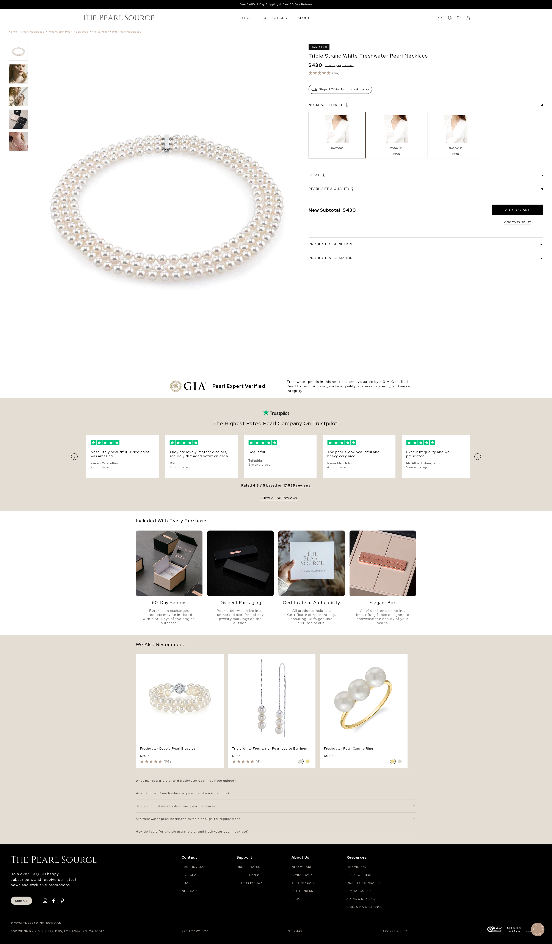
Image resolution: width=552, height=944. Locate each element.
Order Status (248, 867)
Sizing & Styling (361, 899)
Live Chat (190, 875)
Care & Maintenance (365, 907)
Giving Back (302, 875)
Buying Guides (359, 891)
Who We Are (302, 867)
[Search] (440, 18)
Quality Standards (364, 883)
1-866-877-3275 (194, 867)
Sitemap (295, 931)
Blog (296, 899)
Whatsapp (190, 891)
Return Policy (249, 883)
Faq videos (356, 867)
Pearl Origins (359, 875)
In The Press (302, 891)
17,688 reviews (297, 486)
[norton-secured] (494, 929)
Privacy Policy (195, 931)
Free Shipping (249, 875)
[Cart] (468, 18)
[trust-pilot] (514, 930)
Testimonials (304, 883)
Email (187, 883)
